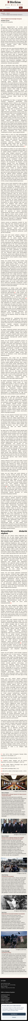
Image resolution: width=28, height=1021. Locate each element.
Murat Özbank (5, 792)
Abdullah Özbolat (5, 20)
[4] (6, 486)
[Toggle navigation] (3, 10)
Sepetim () (20, 4)
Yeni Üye (8, 4)
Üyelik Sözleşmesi (5, 997)
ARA (21, 7)
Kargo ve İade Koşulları (6, 1002)
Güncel (8, 13)
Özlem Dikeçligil (5, 951)
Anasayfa (3, 13)
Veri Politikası (4, 996)
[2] (14, 292)
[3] (26, 298)
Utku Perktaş (5, 875)
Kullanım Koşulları (5, 999)
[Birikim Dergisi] (14, 2)
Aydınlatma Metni (5, 995)
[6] (20, 643)
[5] (10, 603)
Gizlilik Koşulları (5, 1000)
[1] (24, 146)
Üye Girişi (14, 4)
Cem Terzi (4, 912)
